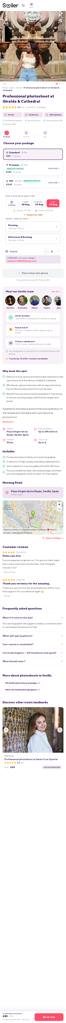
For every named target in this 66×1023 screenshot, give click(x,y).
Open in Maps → (54, 538)
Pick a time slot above (35, 273)
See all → (55, 291)
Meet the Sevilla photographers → (22, 690)
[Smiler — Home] (10, 5)
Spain (11, 88)
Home (5, 88)
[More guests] (58, 251)
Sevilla (19, 88)
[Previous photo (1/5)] (6, 730)
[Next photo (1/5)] (59, 730)
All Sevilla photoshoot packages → (22, 683)
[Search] (23, 5)
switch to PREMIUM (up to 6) (21, 261)
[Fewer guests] (46, 251)
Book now (49, 1017)
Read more (8, 422)
